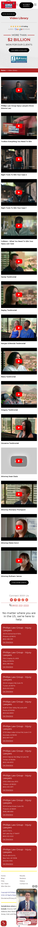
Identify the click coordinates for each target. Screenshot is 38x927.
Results (22, 876)
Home (3, 70)
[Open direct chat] (33, 886)
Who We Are (5, 886)
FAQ (2, 881)
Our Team (4, 884)
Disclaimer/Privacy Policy (10, 898)
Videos (22, 881)
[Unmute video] (27, 904)
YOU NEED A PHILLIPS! (19, 50)
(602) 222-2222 (20, 605)
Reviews (23, 878)
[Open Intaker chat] (19, 926)
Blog (2, 878)
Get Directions (8, 642)
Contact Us (24, 884)
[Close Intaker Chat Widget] (36, 886)
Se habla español (26, 5)
